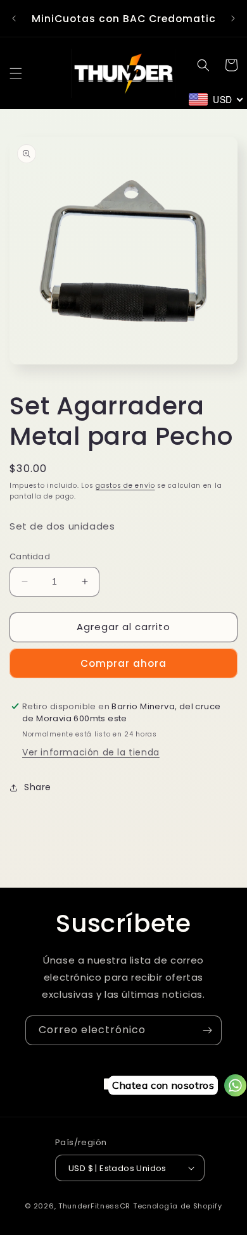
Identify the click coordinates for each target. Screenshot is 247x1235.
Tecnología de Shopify (177, 1206)
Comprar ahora (123, 663)
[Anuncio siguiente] (233, 18)
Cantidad (30, 556)
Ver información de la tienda (91, 752)
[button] (16, 73)
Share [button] (37, 787)
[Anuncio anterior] (14, 18)
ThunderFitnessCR (94, 1206)
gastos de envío (125, 485)
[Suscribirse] (207, 1030)
